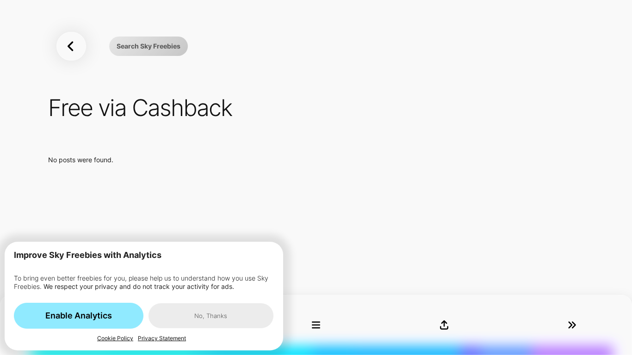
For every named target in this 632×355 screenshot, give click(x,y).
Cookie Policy (115, 338)
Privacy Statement (162, 338)
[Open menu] (316, 325)
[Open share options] (444, 325)
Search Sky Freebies (148, 46)
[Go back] (71, 46)
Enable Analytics (78, 315)
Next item (572, 325)
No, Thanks (210, 315)
